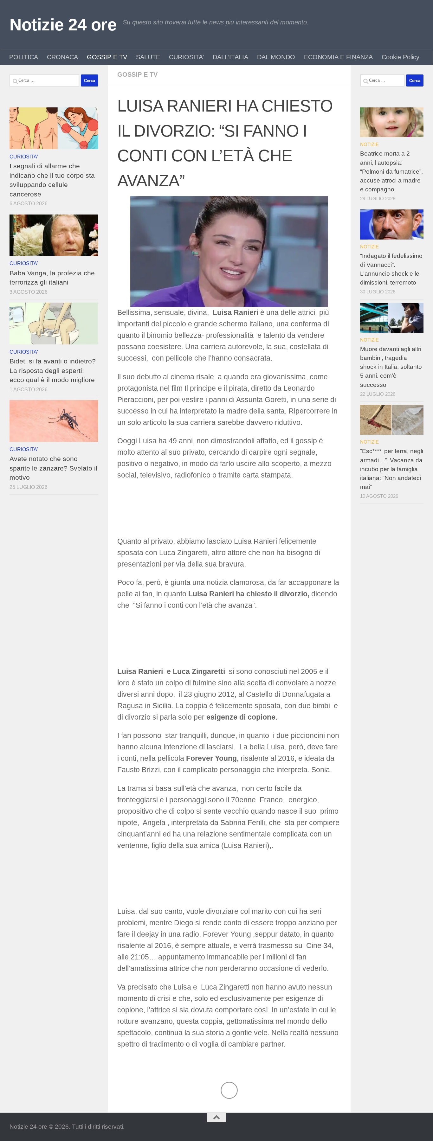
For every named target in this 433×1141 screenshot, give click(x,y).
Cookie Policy (400, 57)
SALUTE (148, 57)
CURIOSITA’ (186, 57)
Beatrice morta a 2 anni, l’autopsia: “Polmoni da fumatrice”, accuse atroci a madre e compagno (391, 171)
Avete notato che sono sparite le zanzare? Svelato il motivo (53, 468)
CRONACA (62, 57)
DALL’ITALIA (230, 57)
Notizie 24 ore (63, 24)
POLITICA (23, 57)
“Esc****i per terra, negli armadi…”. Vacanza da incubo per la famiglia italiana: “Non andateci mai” (391, 469)
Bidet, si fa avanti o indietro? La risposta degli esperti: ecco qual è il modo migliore (53, 370)
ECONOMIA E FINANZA (338, 57)
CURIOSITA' (24, 156)
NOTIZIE (369, 144)
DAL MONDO (276, 57)
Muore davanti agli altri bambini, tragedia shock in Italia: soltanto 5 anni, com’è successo (391, 367)
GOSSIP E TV (107, 57)
